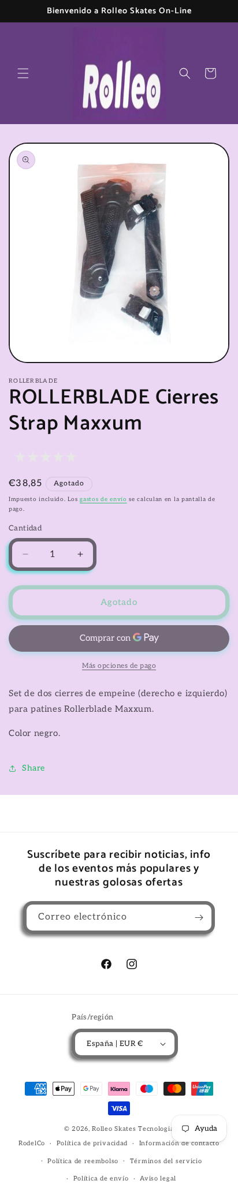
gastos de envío (103, 499)
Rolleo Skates (114, 1129)
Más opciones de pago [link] (119, 666)
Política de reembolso (82, 1161)
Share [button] (33, 768)
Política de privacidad (92, 1143)
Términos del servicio (166, 1161)
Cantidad (25, 528)
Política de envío (101, 1178)
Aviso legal (158, 1178)
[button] (23, 73)
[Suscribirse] (198, 917)
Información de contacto (179, 1143)
